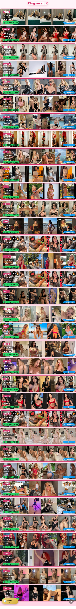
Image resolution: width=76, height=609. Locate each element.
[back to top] (71, 601)
